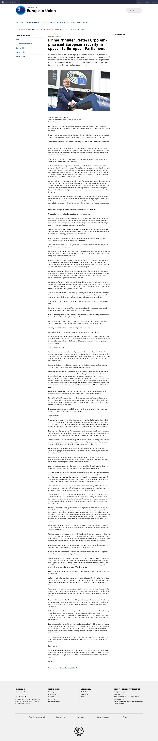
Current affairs (23, 35)
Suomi (140, 2)
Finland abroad (20, 29)
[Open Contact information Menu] (86, 22)
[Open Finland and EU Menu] (54, 22)
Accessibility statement (104, 717)
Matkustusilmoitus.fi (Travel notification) (126, 697)
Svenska (147, 2)
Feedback (126, 717)
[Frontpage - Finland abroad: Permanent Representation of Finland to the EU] (21, 10)
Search (139, 10)
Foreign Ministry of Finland (122, 692)
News (17, 39)
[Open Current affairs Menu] (38, 22)
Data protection (81, 717)
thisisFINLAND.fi (119, 699)
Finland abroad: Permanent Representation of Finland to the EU (47, 29)
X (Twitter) (84, 692)
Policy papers (20, 56)
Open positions (21, 48)
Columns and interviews (24, 44)
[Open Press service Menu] (68, 22)
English (71, 29)
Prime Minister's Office (67, 668)
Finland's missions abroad (37, 717)
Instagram (84, 694)
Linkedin (83, 697)
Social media (20, 52)
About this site (60, 717)
